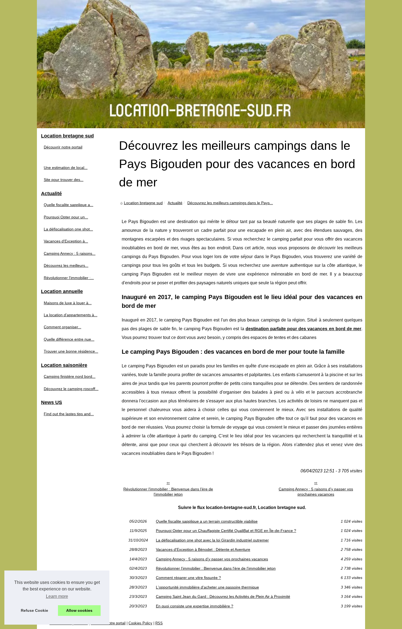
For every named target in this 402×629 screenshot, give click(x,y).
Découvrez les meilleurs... (66, 265)
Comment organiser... (62, 327)
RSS (159, 623)
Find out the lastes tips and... (69, 414)
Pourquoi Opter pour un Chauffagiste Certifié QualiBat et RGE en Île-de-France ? (226, 531)
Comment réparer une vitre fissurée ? (188, 578)
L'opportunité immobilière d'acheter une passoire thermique (207, 587)
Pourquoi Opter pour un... (66, 217)
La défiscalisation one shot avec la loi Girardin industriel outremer (212, 540)
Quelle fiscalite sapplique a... (68, 205)
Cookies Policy (140, 623)
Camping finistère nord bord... (69, 376)
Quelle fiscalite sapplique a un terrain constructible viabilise (207, 521)
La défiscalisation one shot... (68, 229)
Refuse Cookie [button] (34, 610)
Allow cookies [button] (79, 610)
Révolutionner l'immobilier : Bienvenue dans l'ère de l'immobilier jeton (168, 491)
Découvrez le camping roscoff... (71, 389)
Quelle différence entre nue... (69, 339)
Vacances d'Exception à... (66, 241)
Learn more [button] (57, 596)
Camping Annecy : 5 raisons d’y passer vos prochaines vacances (316, 491)
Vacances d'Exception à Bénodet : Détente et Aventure (203, 549)
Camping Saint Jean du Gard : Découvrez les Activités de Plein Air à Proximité (223, 596)
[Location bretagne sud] (201, 64)
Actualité (175, 203)
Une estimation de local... (66, 167)
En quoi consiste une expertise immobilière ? (194, 606)
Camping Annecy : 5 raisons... (69, 253)
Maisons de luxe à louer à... (68, 303)
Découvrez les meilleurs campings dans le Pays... (230, 203)
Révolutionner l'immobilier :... (69, 278)
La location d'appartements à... (70, 315)
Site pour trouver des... (63, 179)
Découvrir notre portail (63, 147)
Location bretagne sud (143, 203)
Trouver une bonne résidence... (71, 351)
